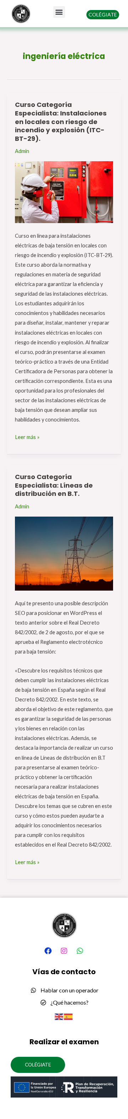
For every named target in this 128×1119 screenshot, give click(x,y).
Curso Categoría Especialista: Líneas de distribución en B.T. (54, 485)
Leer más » (27, 436)
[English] (59, 1016)
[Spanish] (68, 1016)
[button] (59, 12)
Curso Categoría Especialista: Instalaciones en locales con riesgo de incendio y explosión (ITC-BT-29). (61, 121)
